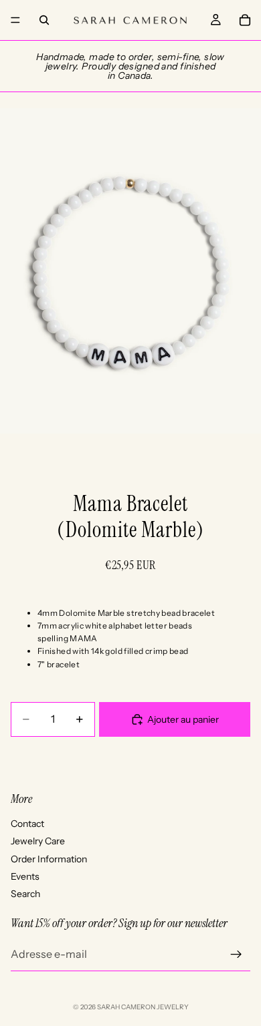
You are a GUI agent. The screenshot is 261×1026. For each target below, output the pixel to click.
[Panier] (245, 20)
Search (25, 894)
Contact (27, 824)
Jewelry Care (38, 841)
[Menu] (15, 20)
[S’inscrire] (236, 954)
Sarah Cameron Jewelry (143, 1007)
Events (25, 876)
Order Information (49, 859)
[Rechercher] (44, 20)
